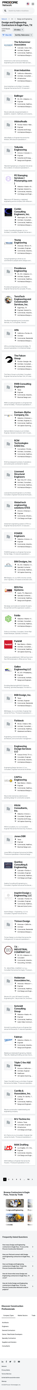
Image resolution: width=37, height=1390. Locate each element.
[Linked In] (2, 1362)
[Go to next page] (32, 1179)
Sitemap (4, 1381)
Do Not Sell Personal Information (11, 1377)
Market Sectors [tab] (23, 1315)
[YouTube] (19, 1362)
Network (7, 5)
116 (28, 1179)
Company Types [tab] (8, 1315)
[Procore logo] (10, 2)
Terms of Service (6, 1374)
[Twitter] (10, 1362)
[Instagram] (14, 1362)
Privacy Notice (6, 1370)
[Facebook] (6, 1362)
